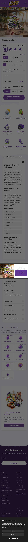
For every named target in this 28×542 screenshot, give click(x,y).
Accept (13, 531)
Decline (13, 534)
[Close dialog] (27, 264)
